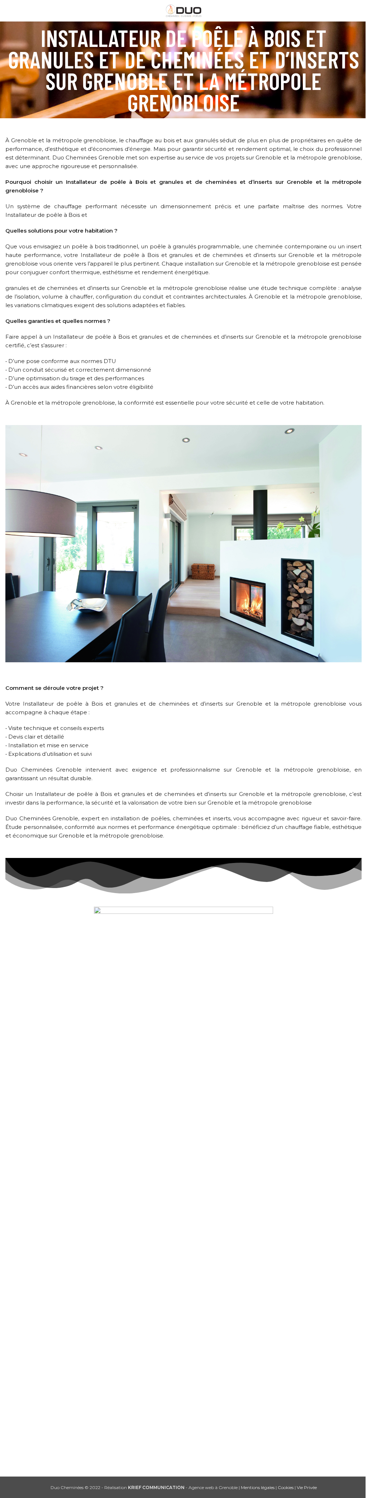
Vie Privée (307, 1487)
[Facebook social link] (174, 1458)
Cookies (286, 1487)
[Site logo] (184, 10)
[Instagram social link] (192, 1458)
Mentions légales (258, 1487)
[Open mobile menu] (8, 11)
